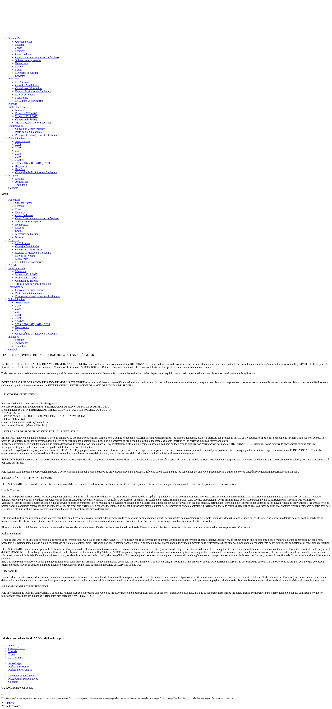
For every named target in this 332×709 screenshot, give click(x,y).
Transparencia (16, 125)
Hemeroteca (21, 63)
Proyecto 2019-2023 (26, 116)
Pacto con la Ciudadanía (28, 131)
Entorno (19, 178)
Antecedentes (22, 141)
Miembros (20, 110)
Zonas (18, 47)
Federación (14, 38)
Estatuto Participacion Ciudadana (33, 91)
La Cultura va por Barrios (29, 100)
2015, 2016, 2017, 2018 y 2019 (32, 163)
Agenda (12, 103)
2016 (18, 147)
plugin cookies (227, 698)
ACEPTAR (7, 702)
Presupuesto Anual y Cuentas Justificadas (37, 135)
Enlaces (19, 66)
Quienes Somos (23, 41)
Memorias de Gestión (27, 72)
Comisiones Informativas (28, 88)
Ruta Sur (20, 169)
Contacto (13, 187)
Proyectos (13, 78)
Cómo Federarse (24, 54)
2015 (18, 144)
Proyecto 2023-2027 (26, 113)
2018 (18, 153)
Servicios (20, 75)
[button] (166, 193)
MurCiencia (21, 97)
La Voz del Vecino (25, 94)
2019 (18, 156)
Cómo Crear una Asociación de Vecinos (37, 57)
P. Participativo (16, 138)
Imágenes (13, 175)
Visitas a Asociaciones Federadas (33, 122)
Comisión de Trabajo (26, 119)
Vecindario (21, 184)
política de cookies (178, 698)
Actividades (21, 181)
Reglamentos (22, 166)
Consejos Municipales (27, 85)
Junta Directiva (16, 107)
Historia (19, 44)
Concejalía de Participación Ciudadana (36, 172)
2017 (18, 150)
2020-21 (19, 159)
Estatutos (20, 50)
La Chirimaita (22, 82)
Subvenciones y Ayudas (28, 60)
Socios (18, 69)
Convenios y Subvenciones (30, 128)
